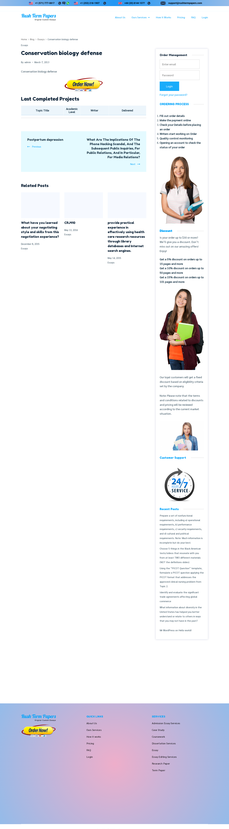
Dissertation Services (164, 743)
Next (132, 164)
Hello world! (185, 630)
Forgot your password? (173, 94)
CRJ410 (69, 223)
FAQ (193, 17)
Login (205, 17)
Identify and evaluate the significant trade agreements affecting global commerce (179, 597)
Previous (36, 146)
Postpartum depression (45, 140)
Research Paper (161, 763)
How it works (163, 17)
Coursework (158, 736)
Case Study (158, 730)
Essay (155, 750)
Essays (24, 45)
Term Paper (158, 770)
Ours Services (139, 17)
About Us (120, 17)
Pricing (181, 17)
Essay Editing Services (164, 756)
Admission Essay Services (166, 723)
